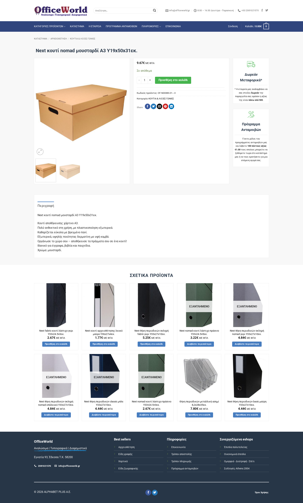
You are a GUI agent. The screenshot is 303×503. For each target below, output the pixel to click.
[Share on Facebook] (147, 106)
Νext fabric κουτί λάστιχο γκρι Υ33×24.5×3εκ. (56, 332)
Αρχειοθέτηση (126, 447)
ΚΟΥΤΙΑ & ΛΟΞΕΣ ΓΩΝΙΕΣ (82, 38)
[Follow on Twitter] (266, 10)
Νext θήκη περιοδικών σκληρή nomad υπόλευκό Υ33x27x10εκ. (56, 403)
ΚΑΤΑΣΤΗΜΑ (77, 26)
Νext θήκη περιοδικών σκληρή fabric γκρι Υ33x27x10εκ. (151, 332)
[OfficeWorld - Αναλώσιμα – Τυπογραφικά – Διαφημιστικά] (61, 10)
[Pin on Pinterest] (165, 106)
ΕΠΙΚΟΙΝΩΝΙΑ (173, 26)
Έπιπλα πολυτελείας (235, 447)
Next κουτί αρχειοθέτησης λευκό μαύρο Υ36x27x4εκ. (104, 332)
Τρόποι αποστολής (181, 454)
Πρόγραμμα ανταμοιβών (184, 468)
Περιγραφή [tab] (46, 206)
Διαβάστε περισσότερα (199, 344)
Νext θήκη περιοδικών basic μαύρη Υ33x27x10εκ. (247, 403)
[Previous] (42, 109)
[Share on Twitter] (153, 106)
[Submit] (154, 11)
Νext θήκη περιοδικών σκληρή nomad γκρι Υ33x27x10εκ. (247, 332)
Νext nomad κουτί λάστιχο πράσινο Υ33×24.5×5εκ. (199, 332)
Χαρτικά (123, 461)
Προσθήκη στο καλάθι (173, 80)
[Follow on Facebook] (262, 10)
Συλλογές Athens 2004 (237, 468)
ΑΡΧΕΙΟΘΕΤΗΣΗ (58, 38)
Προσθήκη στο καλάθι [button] (56, 344)
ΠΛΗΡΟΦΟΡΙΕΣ (150, 26)
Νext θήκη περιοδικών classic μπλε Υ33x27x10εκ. (103, 403)
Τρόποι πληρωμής (181, 461)
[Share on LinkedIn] (171, 106)
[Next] (122, 109)
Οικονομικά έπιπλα (235, 454)
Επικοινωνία (178, 447)
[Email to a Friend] (159, 106)
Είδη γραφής (125, 454)
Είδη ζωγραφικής (128, 468)
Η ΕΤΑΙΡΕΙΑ (95, 26)
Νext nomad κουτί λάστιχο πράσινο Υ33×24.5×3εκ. (151, 403)
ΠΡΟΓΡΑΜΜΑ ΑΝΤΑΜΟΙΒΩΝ (121, 26)
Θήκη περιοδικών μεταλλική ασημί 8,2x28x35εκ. (199, 403)
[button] (233, 26)
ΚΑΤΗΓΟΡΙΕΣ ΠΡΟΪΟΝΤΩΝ (48, 26)
